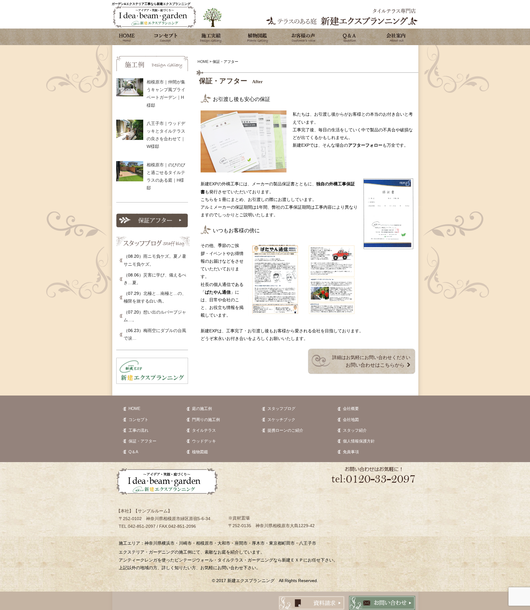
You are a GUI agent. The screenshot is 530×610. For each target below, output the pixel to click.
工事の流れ (138, 430)
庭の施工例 (202, 408)
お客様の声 (303, 37)
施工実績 (211, 37)
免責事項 (351, 452)
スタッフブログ (281, 408)
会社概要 (351, 408)
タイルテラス (204, 430)
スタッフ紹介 (355, 430)
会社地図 (351, 419)
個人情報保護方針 (359, 441)
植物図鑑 (257, 37)
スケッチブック (281, 419)
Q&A (349, 37)
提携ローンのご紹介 (285, 430)
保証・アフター (142, 441)
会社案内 (395, 37)
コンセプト (165, 37)
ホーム (127, 37)
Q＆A (133, 452)
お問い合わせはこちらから (375, 365)
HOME (134, 408)
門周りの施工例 (206, 419)
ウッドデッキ (204, 441)
